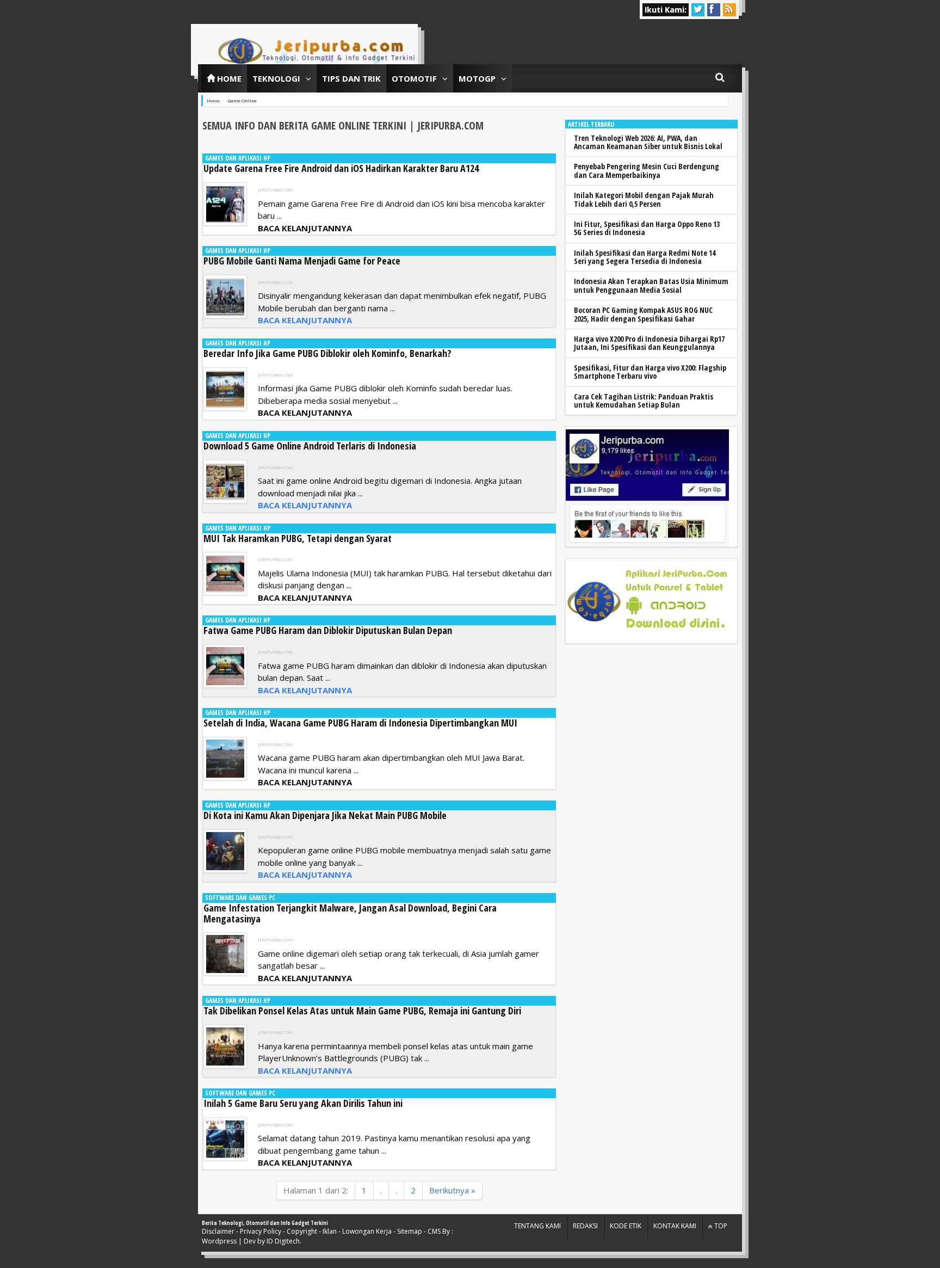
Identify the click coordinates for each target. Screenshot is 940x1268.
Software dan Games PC (240, 897)
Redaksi (585, 1225)
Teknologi (276, 78)
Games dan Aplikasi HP (237, 158)
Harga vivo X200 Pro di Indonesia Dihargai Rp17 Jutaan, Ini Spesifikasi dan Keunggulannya (649, 343)
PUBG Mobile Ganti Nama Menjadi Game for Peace (301, 260)
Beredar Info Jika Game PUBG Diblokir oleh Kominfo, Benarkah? (327, 353)
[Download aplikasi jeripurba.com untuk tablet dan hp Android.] (647, 601)
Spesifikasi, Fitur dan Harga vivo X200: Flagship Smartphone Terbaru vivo (650, 371)
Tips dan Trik (351, 78)
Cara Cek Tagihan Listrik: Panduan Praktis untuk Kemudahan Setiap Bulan (643, 400)
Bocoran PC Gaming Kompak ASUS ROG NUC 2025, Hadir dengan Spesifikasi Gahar (643, 314)
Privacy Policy (260, 1231)
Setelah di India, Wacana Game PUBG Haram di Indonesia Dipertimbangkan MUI (360, 722)
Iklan (330, 1231)
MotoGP (477, 78)
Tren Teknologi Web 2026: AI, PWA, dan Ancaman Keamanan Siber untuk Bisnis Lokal (648, 142)
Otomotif (414, 78)
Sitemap (409, 1231)
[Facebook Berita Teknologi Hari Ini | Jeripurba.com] (647, 487)
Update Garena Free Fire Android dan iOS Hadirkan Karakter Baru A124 (341, 168)
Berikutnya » (452, 1190)
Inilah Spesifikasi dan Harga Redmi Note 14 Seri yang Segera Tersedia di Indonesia (644, 257)
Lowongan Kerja (367, 1231)
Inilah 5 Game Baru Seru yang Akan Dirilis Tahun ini (303, 1103)
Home (228, 78)
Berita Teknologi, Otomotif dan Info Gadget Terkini (265, 1223)
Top (720, 1225)
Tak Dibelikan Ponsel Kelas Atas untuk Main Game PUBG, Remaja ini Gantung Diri (362, 1010)
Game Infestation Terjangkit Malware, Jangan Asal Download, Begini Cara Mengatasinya (350, 913)
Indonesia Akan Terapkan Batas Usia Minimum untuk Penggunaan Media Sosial (651, 285)
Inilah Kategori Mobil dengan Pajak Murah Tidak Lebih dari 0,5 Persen (644, 199)
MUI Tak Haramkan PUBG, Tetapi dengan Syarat (297, 538)
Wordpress (219, 1241)
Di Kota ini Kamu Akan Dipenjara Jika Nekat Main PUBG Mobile (325, 815)
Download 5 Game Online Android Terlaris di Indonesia (309, 445)
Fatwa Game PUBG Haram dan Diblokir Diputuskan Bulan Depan (327, 630)
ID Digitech (283, 1241)
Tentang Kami (537, 1225)
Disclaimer (218, 1231)
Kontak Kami (674, 1225)
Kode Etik (625, 1225)
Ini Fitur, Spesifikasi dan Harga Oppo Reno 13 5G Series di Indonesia (647, 228)
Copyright (302, 1231)
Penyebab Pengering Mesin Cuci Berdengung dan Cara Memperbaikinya (646, 170)
